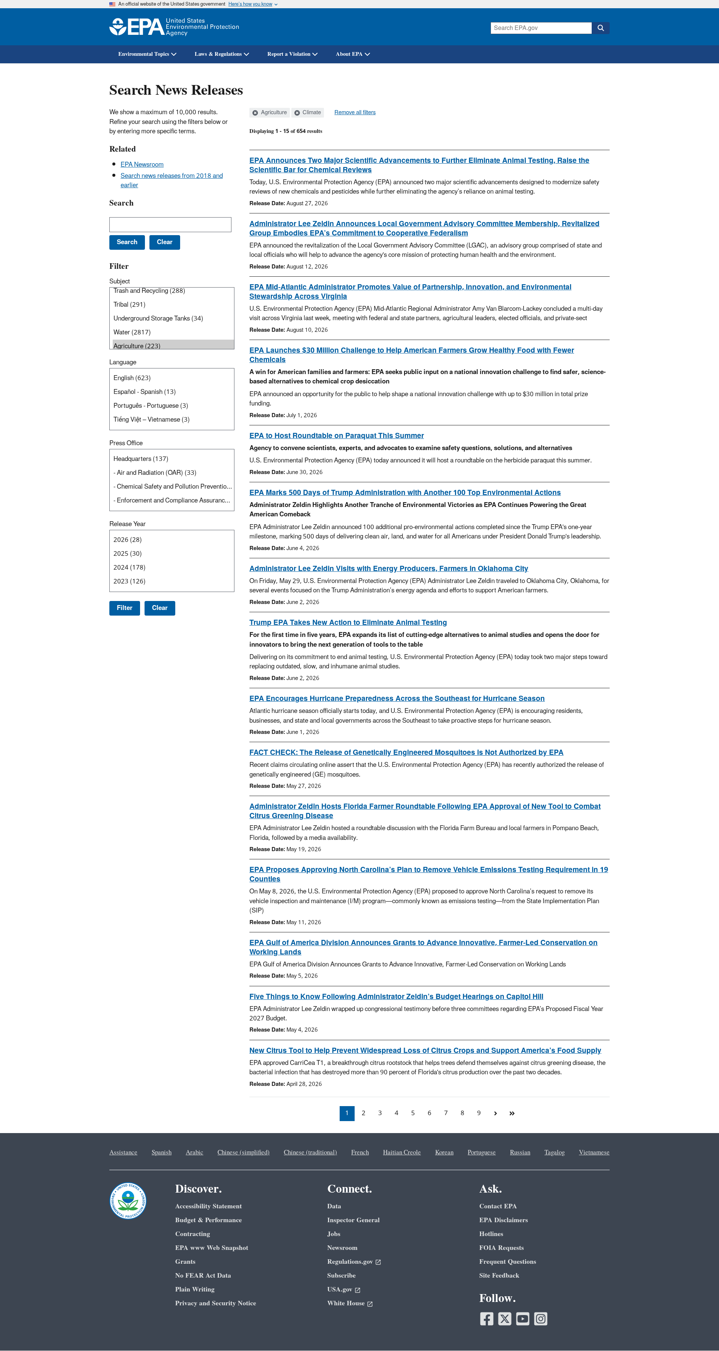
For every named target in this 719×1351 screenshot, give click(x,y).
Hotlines (491, 1234)
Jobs (333, 1234)
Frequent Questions (507, 1262)
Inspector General (353, 1220)
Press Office (126, 443)
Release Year (127, 524)
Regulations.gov (350, 1262)
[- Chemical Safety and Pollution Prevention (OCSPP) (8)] (173, 487)
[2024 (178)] (173, 568)
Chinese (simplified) (244, 1152)
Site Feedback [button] (499, 1275)
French (360, 1152)
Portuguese (482, 1152)
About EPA (349, 54)
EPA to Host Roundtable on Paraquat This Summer (336, 435)
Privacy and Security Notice (215, 1303)
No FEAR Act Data (203, 1275)
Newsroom (342, 1248)
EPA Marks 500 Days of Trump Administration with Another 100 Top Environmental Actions (405, 492)
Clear (160, 608)
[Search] (601, 28)
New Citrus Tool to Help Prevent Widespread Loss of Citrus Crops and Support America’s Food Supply (425, 1050)
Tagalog (554, 1152)
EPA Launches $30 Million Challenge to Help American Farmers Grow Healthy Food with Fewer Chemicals (411, 355)
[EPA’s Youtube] (522, 1318)
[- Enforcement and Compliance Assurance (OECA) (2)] (173, 501)
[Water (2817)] (173, 333)
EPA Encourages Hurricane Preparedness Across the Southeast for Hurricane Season (397, 698)
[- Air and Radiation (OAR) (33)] (173, 473)
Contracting (192, 1234)
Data (334, 1206)
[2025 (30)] (173, 554)
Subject (119, 281)
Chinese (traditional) (310, 1152)
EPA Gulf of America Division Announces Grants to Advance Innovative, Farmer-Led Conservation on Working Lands (423, 947)
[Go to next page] (495, 1113)
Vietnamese (594, 1152)
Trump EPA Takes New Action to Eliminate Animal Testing (348, 622)
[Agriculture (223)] (173, 346)
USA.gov (339, 1289)
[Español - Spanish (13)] (173, 392)
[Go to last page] (511, 1113)
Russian (520, 1152)
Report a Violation (288, 54)
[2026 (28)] (173, 540)
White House (346, 1303)
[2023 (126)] (173, 582)
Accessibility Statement (208, 1206)
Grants (185, 1262)
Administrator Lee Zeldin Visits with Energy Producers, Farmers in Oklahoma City (388, 568)
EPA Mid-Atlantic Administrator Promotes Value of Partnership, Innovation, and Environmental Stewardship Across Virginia (410, 292)
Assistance (123, 1152)
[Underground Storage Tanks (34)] (173, 319)
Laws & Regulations (218, 54)
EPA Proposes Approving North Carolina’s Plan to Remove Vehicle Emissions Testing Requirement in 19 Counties (428, 874)
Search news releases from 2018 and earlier (172, 180)
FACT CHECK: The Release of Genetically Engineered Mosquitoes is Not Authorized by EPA (406, 752)
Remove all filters (355, 113)
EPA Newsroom (142, 164)
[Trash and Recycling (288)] (173, 291)
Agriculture (273, 113)
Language (122, 362)
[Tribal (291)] (173, 305)
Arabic (194, 1152)
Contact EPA (498, 1206)
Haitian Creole (402, 1152)
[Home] (174, 27)
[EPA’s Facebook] (486, 1318)
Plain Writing (195, 1289)
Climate (311, 113)
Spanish (162, 1152)
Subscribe (341, 1275)
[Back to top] (698, 1330)
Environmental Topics (143, 54)
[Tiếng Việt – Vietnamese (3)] (173, 420)
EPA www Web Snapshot (211, 1248)
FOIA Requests (501, 1248)
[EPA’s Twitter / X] (504, 1318)
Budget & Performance (208, 1220)
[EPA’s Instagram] (540, 1318)
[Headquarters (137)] (173, 459)
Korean (444, 1152)
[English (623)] (173, 378)
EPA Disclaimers (503, 1220)
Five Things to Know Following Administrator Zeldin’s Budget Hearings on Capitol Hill (396, 996)
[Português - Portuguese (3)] (173, 406)
